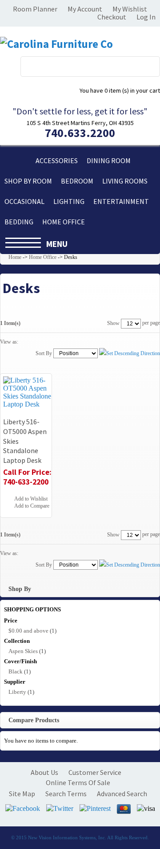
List (39, 342)
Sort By (44, 353)
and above (28, 630)
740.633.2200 (80, 132)
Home (14, 257)
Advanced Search (122, 793)
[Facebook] (22, 808)
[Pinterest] (95, 808)
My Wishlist (129, 9)
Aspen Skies (23, 651)
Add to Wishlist (31, 499)
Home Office (42, 257)
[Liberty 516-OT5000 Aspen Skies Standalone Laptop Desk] (28, 392)
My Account (85, 9)
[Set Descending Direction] (129, 353)
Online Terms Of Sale (78, 782)
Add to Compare (31, 506)
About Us (44, 772)
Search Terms (66, 793)
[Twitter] (60, 808)
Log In (146, 17)
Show (113, 323)
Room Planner (35, 9)
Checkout (111, 17)
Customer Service (94, 772)
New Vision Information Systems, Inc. (67, 837)
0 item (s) (120, 90)
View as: (9, 342)
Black (15, 671)
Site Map (22, 793)
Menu (57, 244)
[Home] (15, 160)
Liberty (17, 692)
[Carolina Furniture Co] (56, 44)
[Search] (148, 64)
